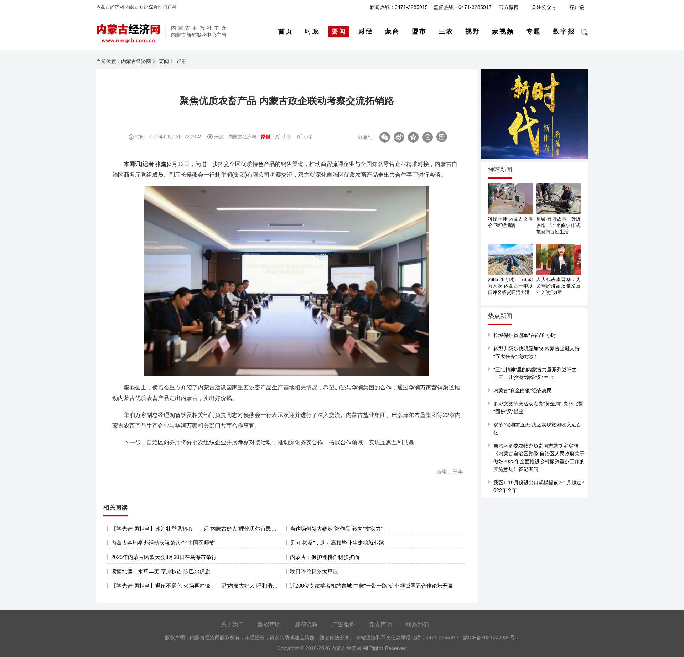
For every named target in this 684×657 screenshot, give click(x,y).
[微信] (384, 137)
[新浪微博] (399, 137)
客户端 (576, 7)
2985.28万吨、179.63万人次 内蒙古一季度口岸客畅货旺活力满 (510, 286)
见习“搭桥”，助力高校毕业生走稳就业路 (337, 543)
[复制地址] (427, 137)
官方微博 (509, 7)
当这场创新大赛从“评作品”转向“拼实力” (336, 529)
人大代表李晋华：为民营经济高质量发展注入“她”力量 (558, 286)
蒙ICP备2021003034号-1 (491, 637)
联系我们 (417, 624)
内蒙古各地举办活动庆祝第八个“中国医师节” (163, 543)
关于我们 (232, 624)
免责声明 (380, 624)
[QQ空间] (413, 137)
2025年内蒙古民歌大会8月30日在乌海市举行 (164, 557)
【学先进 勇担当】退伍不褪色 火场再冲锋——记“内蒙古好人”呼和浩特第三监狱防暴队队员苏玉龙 (226, 586)
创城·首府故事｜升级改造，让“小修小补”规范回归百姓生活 (558, 225)
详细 (182, 61)
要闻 (164, 61)
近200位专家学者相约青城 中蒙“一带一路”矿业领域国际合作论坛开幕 (371, 586)
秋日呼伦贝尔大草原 (314, 571)
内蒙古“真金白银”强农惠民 (522, 390)
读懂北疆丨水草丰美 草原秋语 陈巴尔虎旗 (160, 571)
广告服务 (343, 624)
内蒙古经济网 (136, 61)
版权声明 (269, 624)
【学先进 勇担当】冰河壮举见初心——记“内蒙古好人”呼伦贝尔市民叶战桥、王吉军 (210, 529)
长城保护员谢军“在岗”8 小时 (524, 335)
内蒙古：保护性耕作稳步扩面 (324, 557)
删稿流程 (306, 624)
